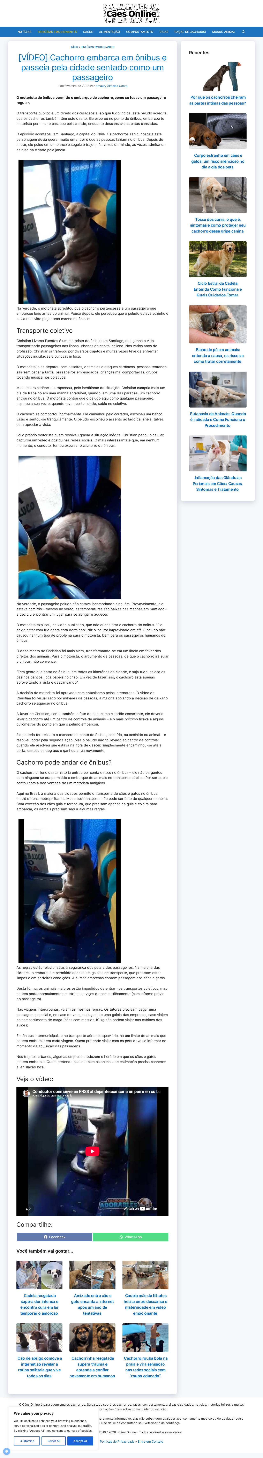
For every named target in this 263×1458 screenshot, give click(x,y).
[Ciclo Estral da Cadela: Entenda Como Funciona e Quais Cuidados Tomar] (218, 274)
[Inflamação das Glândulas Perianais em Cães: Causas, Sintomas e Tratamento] (218, 469)
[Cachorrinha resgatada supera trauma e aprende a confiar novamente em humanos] (92, 1349)
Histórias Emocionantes (57, 31)
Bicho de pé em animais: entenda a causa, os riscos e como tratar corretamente (217, 355)
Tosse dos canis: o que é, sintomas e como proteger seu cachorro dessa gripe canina (218, 225)
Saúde (88, 31)
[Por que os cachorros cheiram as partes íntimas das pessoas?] (218, 88)
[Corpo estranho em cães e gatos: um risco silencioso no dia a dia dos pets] (218, 146)
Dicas (163, 31)
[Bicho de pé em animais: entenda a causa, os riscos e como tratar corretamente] (218, 341)
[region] (53, 1428)
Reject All (53, 1441)
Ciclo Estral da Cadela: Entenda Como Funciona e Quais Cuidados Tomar (218, 289)
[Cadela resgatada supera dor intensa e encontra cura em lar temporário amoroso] (39, 1287)
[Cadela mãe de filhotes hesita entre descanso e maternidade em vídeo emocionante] (145, 1287)
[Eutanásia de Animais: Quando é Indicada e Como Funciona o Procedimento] (218, 405)
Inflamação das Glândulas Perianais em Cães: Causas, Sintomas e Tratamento (218, 483)
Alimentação (109, 31)
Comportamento (139, 31)
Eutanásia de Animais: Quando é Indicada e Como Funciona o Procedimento (218, 419)
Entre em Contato (150, 1441)
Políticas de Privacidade (117, 1441)
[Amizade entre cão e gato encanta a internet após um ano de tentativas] (92, 1287)
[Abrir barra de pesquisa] (243, 32)
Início (74, 46)
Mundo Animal (223, 31)
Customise (27, 1441)
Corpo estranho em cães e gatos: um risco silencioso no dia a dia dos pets (218, 161)
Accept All (80, 1441)
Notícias (24, 31)
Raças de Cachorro (190, 31)
